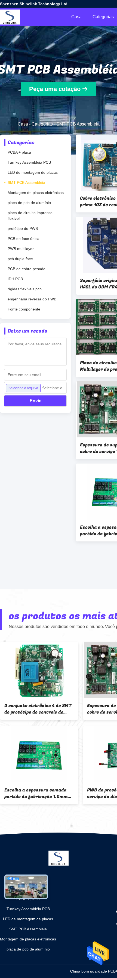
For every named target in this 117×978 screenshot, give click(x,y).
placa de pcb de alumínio (29, 202)
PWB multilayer (21, 248)
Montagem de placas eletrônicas (36, 192)
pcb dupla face (20, 259)
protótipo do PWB (23, 228)
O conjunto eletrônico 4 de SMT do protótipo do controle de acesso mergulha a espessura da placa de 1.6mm (38, 708)
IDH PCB (15, 279)
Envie (35, 400)
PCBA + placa (19, 152)
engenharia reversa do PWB (32, 299)
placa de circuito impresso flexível (30, 216)
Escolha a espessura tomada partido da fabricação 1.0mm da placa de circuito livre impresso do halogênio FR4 (36, 793)
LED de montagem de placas (33, 172)
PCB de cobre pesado (26, 269)
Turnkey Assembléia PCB (29, 162)
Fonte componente (24, 309)
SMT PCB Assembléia (26, 182)
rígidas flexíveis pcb (25, 289)
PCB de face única (23, 238)
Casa (76, 16)
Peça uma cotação (55, 89)
